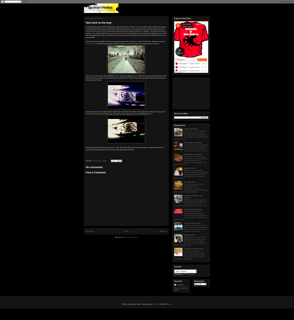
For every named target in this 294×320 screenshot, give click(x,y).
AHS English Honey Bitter (193, 143)
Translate (191, 274)
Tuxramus (180, 285)
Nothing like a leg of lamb (193, 154)
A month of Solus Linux (192, 223)
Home (126, 231)
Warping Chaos (189, 235)
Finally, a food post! (191, 129)
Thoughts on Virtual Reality (193, 249)
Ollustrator (156, 304)
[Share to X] (116, 161)
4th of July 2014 (189, 182)
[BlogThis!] (114, 161)
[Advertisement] (188, 92)
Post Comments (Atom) (130, 237)
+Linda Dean (90, 44)
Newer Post (90, 231)
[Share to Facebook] (118, 161)
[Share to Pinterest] (121, 161)
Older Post (163, 231)
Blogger (169, 304)
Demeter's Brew (189, 168)
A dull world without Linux (193, 209)
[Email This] (112, 161)
